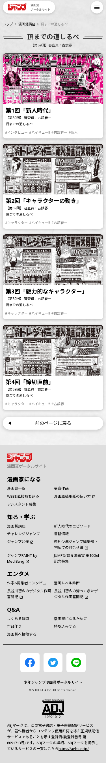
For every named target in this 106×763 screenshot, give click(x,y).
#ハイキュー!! (39, 132)
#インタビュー (16, 132)
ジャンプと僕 (18, 541)
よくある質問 (18, 618)
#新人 (73, 132)
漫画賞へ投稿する (21, 634)
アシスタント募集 (21, 504)
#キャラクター (16, 222)
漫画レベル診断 (67, 582)
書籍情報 (61, 533)
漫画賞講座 (26, 24)
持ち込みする (65, 626)
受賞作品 (61, 488)
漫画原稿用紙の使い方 (72, 496)
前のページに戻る (53, 423)
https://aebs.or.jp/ (74, 748)
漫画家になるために (70, 618)
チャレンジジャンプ (23, 533)
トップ (8, 24)
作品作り (14, 626)
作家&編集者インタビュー (28, 582)
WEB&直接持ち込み (23, 496)
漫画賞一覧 (16, 488)
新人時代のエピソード (72, 526)
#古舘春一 (59, 132)
